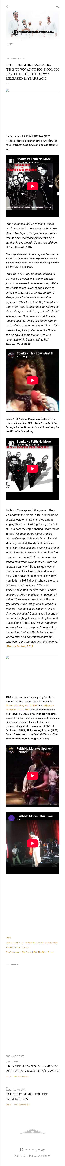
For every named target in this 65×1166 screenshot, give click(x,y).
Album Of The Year (22, 942)
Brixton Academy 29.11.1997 (21, 705)
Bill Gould (38, 942)
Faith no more (51, 942)
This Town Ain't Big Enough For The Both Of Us (29, 952)
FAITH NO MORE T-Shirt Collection (27, 1096)
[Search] (57, 5)
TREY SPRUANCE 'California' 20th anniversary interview (32, 1068)
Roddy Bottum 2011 (20, 646)
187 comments (21, 1076)
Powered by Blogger (35, 1149)
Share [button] (8, 937)
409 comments (21, 1104)
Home (11, 44)
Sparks (25, 947)
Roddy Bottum (13, 947)
